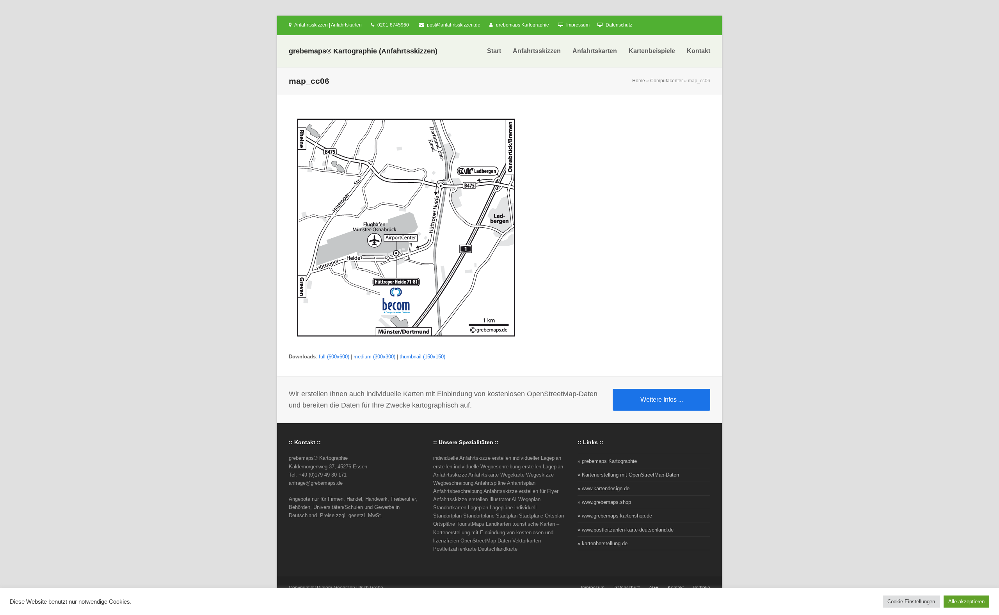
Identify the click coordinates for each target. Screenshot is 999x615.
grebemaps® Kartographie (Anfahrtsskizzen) (363, 51)
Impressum (578, 25)
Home (638, 80)
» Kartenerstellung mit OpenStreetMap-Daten (628, 475)
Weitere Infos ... (661, 399)
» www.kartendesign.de (603, 488)
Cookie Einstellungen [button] (911, 601)
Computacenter (666, 80)
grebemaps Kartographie (522, 25)
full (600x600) (334, 357)
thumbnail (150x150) (422, 357)
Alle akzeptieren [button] (966, 601)
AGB (654, 587)
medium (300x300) (374, 357)
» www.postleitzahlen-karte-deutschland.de (626, 530)
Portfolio (701, 587)
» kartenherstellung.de (602, 543)
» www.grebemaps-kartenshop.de (615, 516)
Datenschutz (619, 25)
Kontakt (676, 587)
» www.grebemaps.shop (604, 502)
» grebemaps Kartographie (607, 461)
